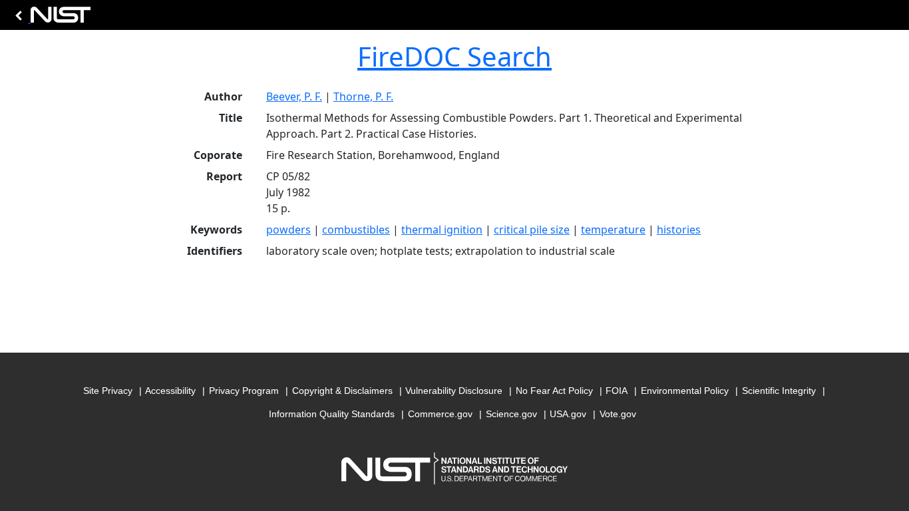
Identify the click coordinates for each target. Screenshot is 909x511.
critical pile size (532, 229)
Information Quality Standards (332, 414)
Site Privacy (107, 390)
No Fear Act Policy (554, 390)
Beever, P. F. (294, 96)
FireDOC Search (454, 56)
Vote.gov (618, 414)
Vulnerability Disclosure (453, 390)
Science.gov (511, 414)
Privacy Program (244, 390)
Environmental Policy (685, 390)
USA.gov (568, 414)
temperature (613, 229)
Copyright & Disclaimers (342, 390)
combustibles (356, 229)
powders (288, 229)
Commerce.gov (440, 414)
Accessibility (170, 390)
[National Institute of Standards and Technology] (51, 18)
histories (679, 229)
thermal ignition (441, 229)
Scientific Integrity (779, 390)
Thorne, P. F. (363, 96)
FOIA (617, 390)
